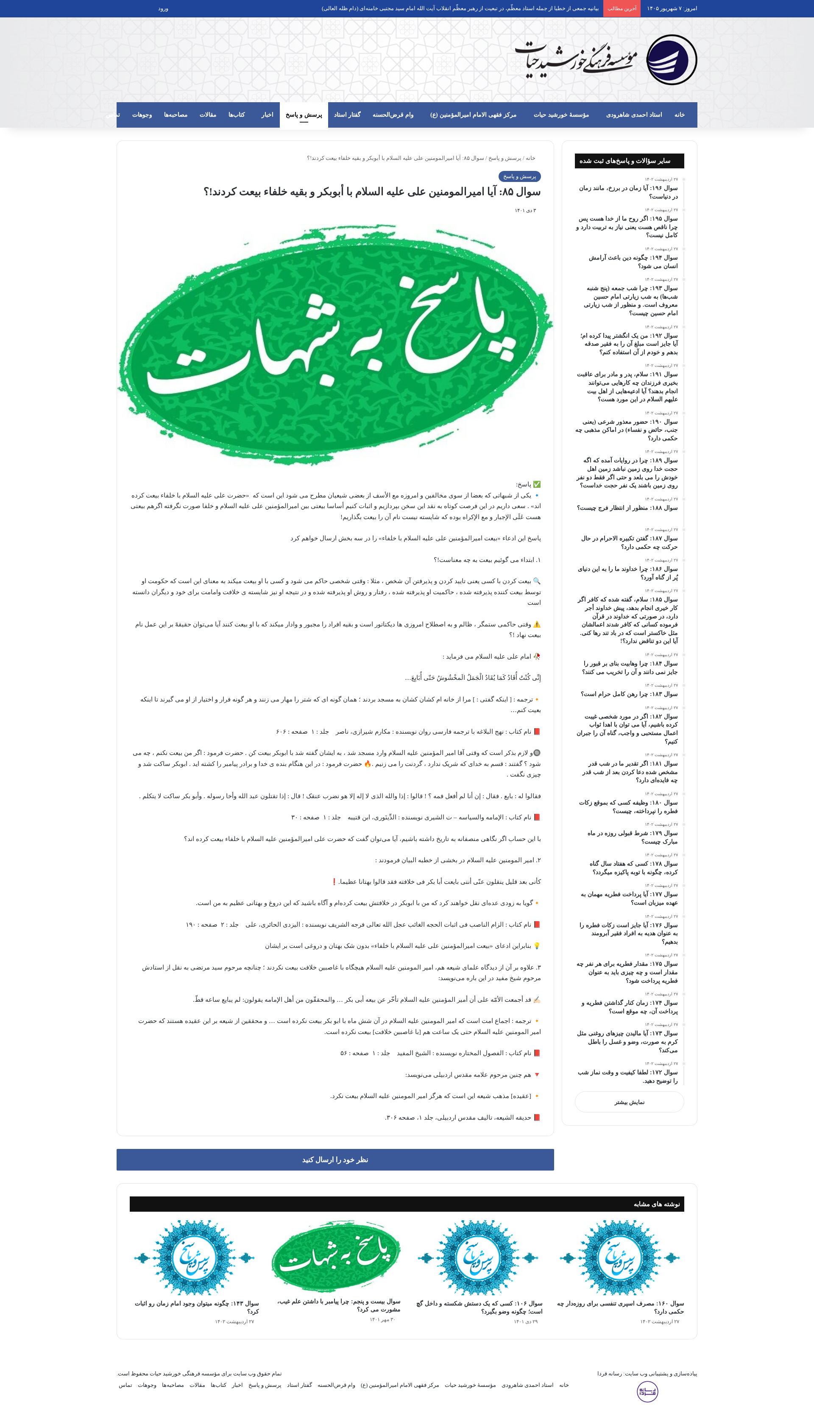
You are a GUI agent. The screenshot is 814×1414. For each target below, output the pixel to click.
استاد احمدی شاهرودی (634, 115)
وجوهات (142, 115)
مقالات (208, 115)
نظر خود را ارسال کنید (335, 1160)
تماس (113, 115)
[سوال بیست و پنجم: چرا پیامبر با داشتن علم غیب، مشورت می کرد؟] (336, 1256)
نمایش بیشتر (630, 1102)
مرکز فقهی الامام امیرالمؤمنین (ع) (473, 115)
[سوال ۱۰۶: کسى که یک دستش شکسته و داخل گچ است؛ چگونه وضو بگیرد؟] (478, 1257)
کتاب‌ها (237, 115)
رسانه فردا (609, 1373)
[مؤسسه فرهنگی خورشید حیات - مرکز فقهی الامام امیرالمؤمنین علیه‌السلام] (606, 59)
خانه (680, 115)
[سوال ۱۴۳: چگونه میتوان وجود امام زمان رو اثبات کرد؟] (194, 1257)
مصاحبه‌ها (176, 115)
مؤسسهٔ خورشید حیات (561, 115)
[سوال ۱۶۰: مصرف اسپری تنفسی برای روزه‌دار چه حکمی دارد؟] (620, 1257)
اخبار (267, 115)
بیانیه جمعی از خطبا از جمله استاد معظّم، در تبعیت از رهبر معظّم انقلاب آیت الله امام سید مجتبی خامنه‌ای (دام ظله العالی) (460, 8)
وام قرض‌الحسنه (393, 115)
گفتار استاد (347, 115)
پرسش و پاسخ (304, 115)
